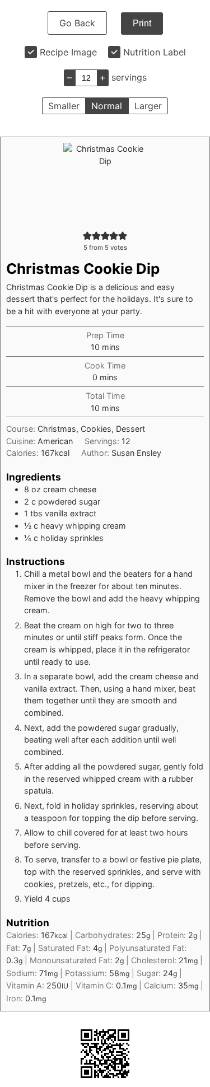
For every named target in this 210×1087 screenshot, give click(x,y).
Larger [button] (148, 105)
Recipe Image (68, 52)
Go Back (77, 23)
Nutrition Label (154, 52)
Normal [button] (106, 105)
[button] (87, 235)
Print (142, 23)
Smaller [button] (64, 105)
